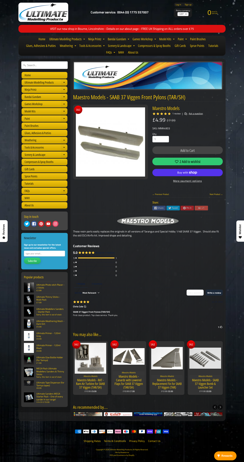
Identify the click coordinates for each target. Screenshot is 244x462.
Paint (183, 39)
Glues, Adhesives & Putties (41, 45)
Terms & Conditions (115, 441)
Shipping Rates (92, 441)
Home (42, 39)
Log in (178, 4)
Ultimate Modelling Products (67, 39)
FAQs (111, 53)
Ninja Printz (96, 39)
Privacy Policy (137, 441)
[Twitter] (27, 224)
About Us (133, 52)
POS (111, 455)
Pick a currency (183, 10)
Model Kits (167, 39)
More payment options (187, 181)
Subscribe (32, 261)
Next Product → (216, 194)
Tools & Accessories (92, 46)
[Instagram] (55, 224)
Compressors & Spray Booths (154, 45)
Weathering (68, 46)
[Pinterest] (41, 224)
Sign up (188, 4)
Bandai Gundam (119, 39)
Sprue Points (197, 45)
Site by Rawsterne (122, 452)
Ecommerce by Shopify (125, 455)
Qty (154, 134)
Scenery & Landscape (122, 46)
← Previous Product (160, 194)
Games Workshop (144, 39)
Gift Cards (180, 45)
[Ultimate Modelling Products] (43, 12)
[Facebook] (34, 224)
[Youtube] (48, 224)
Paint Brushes (198, 39)
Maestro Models (166, 108)
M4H (121, 52)
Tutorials (213, 45)
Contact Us (154, 441)
